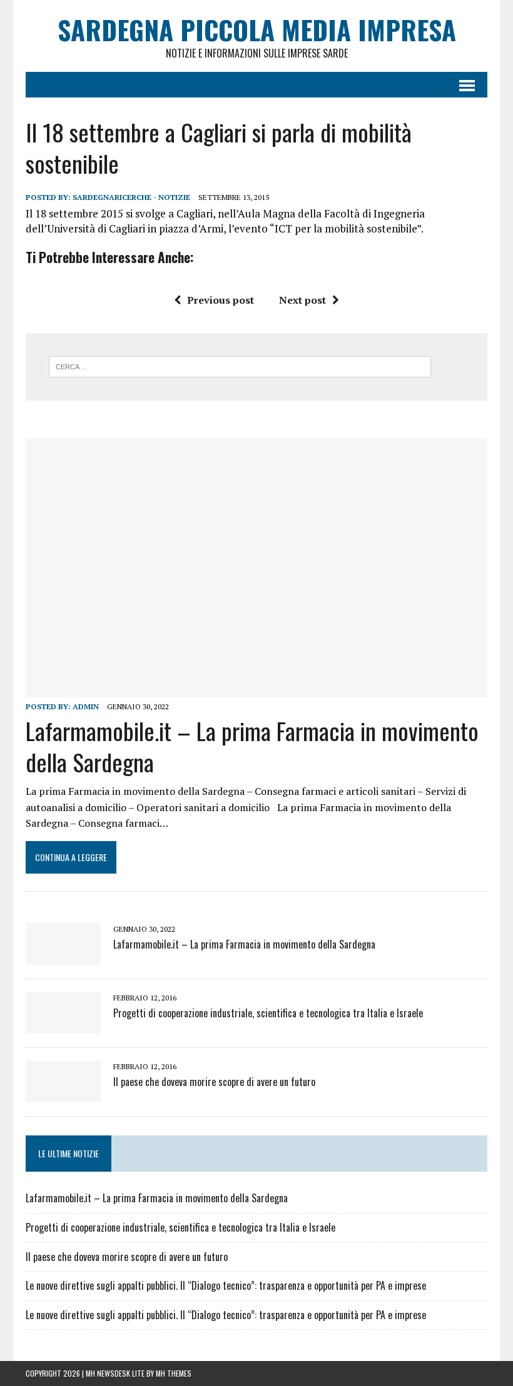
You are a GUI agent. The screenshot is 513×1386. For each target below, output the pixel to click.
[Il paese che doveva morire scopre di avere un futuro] (63, 1094)
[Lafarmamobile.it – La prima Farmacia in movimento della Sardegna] (256, 688)
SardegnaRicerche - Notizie (131, 197)
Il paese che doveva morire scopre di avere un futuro (214, 1081)
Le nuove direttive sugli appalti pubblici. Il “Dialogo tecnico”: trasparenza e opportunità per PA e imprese (226, 1285)
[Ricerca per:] (240, 365)
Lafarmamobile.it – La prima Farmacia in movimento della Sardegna (252, 746)
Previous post (220, 300)
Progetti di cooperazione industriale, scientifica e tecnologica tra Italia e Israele (268, 1012)
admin (86, 706)
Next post (302, 300)
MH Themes (173, 1373)
